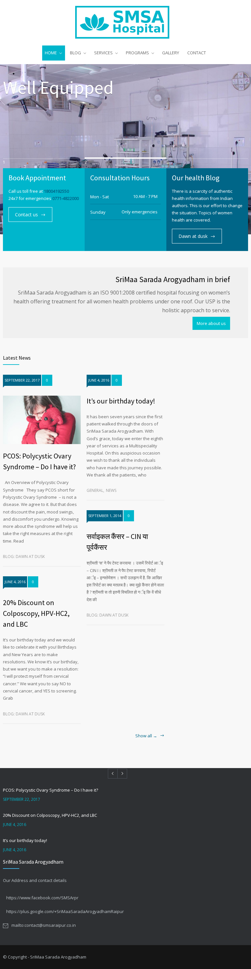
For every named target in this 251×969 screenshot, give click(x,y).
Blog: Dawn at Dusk (24, 556)
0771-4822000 (65, 198)
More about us (211, 323)
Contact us (26, 214)
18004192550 (56, 191)
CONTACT (196, 53)
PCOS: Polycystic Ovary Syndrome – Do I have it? (50, 790)
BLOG (75, 53)
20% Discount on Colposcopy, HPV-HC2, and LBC (36, 613)
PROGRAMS (137, 53)
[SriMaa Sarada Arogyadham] (125, 22)
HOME (51, 53)
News (111, 490)
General (95, 490)
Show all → (146, 736)
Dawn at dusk (193, 236)
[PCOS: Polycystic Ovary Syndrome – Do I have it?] (42, 420)
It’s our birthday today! (121, 400)
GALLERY (170, 53)
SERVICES (103, 53)
